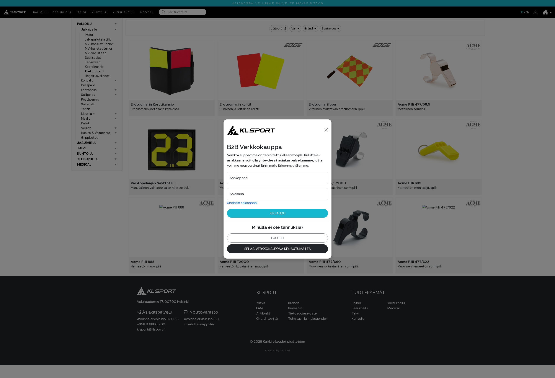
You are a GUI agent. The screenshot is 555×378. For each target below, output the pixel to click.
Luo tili (277, 238)
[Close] (326, 129)
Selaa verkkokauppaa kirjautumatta (277, 248)
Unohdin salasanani (242, 202)
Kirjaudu (277, 213)
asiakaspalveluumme (295, 160)
